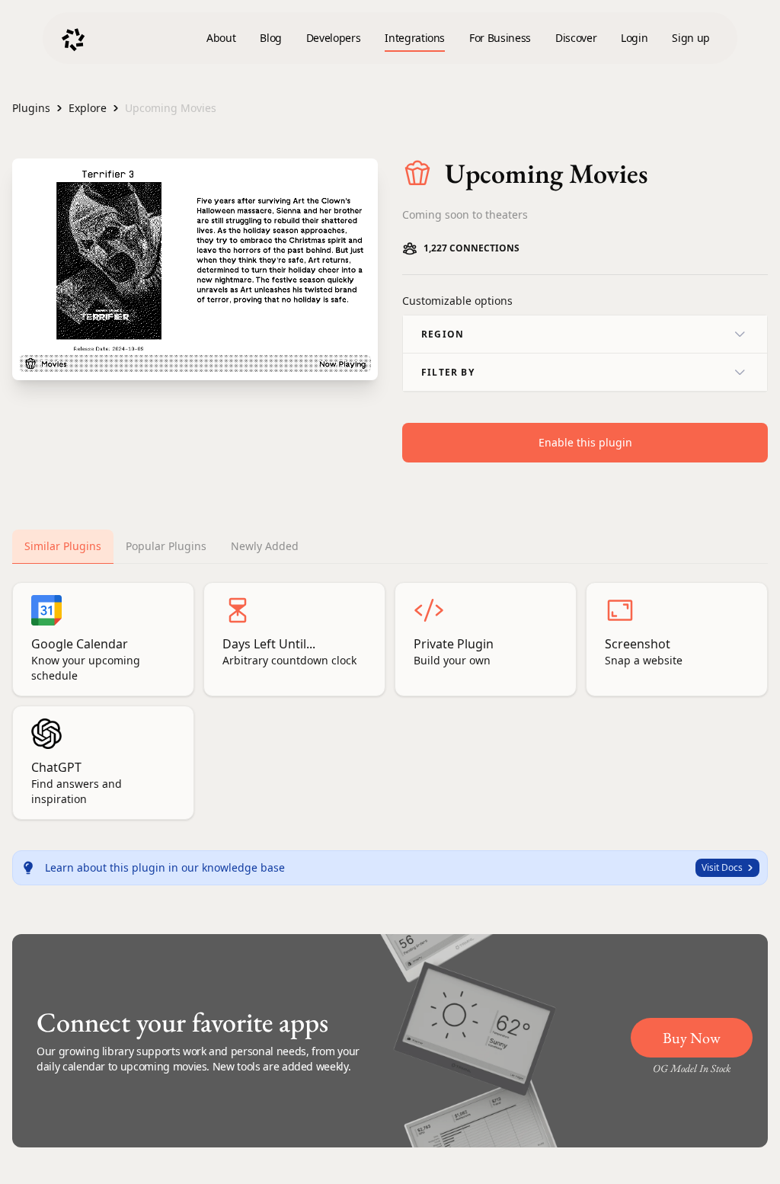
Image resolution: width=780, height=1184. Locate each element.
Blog (271, 37)
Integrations (415, 37)
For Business (500, 37)
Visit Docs (722, 867)
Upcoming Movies (170, 108)
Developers (333, 37)
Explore (88, 108)
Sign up (691, 37)
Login (634, 37)
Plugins (31, 108)
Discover (575, 37)
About (220, 37)
